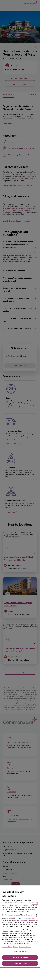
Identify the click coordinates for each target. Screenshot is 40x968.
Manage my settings (20, 951)
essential (35, 904)
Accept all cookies (20, 963)
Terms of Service (25, 947)
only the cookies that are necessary (25, 921)
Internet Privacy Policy (10, 947)
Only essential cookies (20, 957)
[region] (20, 926)
